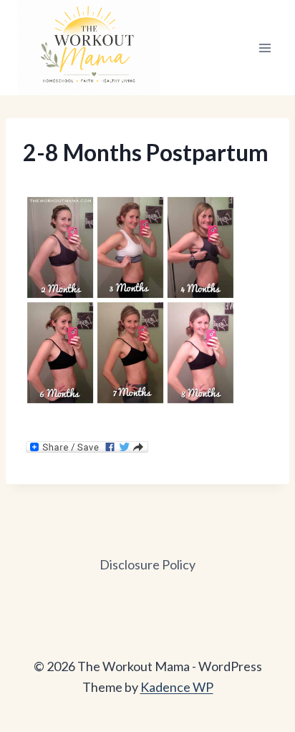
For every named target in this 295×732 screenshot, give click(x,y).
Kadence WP (176, 687)
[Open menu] (264, 48)
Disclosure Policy (147, 564)
